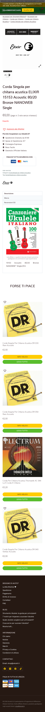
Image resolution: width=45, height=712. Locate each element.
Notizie (5, 640)
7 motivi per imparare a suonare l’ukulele (18, 617)
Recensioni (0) (10, 202)
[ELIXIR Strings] (22, 183)
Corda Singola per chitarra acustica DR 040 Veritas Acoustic (20, 550)
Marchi (5, 646)
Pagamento (7, 593)
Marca (6, 198)
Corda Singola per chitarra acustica (15, 175)
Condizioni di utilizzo (11, 653)
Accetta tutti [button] (27, 10)
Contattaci (6, 600)
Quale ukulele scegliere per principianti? (18, 620)
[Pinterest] (15, 669)
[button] (13, 129)
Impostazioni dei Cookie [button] (12, 10)
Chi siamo (6, 636)
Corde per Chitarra (16, 19)
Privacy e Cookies (9, 649)
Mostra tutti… (8, 626)
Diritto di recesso (9, 597)
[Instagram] (10, 669)
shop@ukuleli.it (20, 706)
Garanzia (6, 643)
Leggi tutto (22, 362)
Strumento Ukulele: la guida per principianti (19, 613)
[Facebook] (5, 669)
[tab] (22, 193)
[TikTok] (21, 669)
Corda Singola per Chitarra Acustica (23, 22)
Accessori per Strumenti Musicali (14, 16)
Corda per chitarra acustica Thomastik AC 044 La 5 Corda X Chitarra (22, 482)
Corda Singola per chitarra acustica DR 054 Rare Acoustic (20, 413)
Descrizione (8, 193)
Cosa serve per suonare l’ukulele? (16, 623)
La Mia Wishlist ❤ (9, 587)
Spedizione (7, 590)
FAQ (4, 603)
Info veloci (22, 357)
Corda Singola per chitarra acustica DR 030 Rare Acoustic (20, 344)
